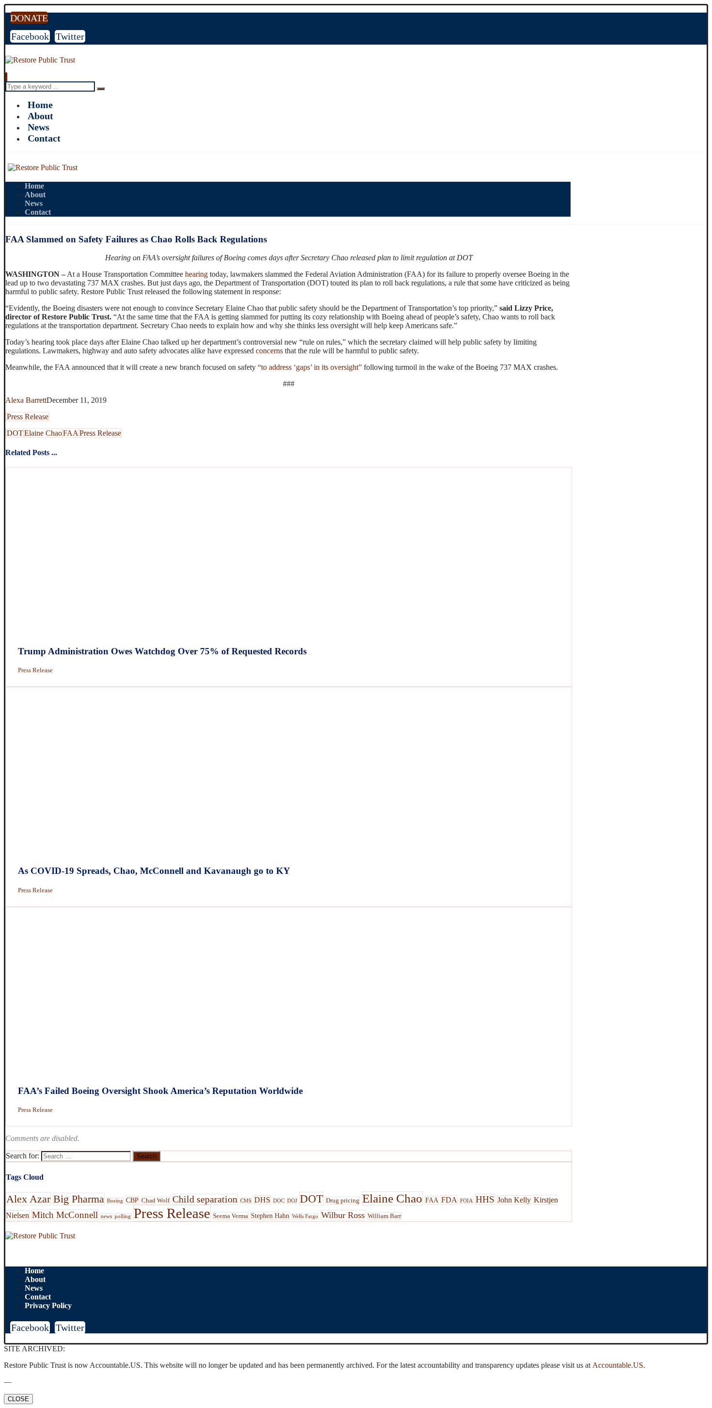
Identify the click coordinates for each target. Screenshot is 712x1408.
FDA (449, 1200)
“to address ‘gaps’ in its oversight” (310, 367)
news (106, 1216)
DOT (15, 433)
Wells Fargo (305, 1216)
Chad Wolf (155, 1200)
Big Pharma (78, 1199)
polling (123, 1216)
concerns (269, 351)
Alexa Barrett (25, 400)
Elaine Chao (43, 433)
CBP (132, 1200)
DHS (262, 1200)
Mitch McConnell (65, 1215)
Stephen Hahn (270, 1215)
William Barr (384, 1216)
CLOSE (18, 1399)
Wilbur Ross (343, 1215)
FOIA (466, 1200)
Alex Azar (28, 1199)
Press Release (27, 416)
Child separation (204, 1199)
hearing (196, 274)
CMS (245, 1200)
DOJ (292, 1200)
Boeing (115, 1200)
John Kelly (514, 1200)
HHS (485, 1199)
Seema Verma (230, 1216)
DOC (278, 1200)
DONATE (29, 18)
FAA (70, 433)
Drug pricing (342, 1200)
